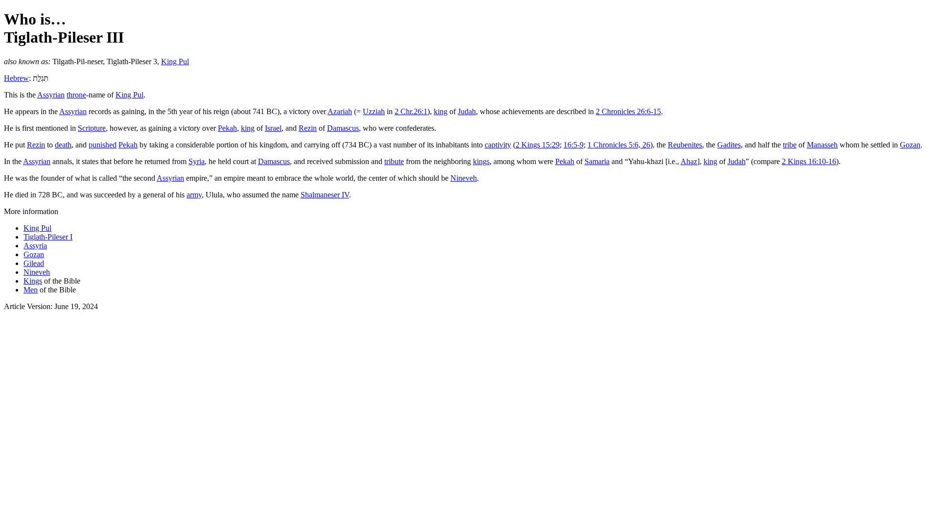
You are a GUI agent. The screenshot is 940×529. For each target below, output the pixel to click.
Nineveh (463, 178)
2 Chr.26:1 (411, 111)
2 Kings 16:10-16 (809, 161)
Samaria (597, 161)
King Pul (175, 61)
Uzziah (374, 111)
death (63, 145)
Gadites (729, 145)
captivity (498, 145)
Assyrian (51, 95)
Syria (196, 161)
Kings (33, 281)
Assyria (35, 245)
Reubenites (685, 145)
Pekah (227, 128)
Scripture (92, 128)
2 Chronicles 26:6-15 (628, 111)
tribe (790, 145)
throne (76, 95)
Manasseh (822, 145)
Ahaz (689, 161)
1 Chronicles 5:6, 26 (619, 145)
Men (31, 290)
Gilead (34, 263)
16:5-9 (574, 145)
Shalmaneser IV (325, 195)
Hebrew (16, 78)
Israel (273, 128)
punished (103, 145)
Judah (467, 111)
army (194, 195)
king (440, 111)
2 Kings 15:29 (538, 145)
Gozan (910, 145)
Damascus (343, 128)
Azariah (340, 111)
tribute (394, 161)
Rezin (308, 128)
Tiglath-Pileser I (48, 237)
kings (481, 161)
